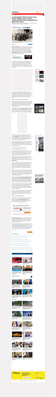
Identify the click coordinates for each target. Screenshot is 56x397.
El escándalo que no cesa (25, 263)
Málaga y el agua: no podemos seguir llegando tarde (37, 146)
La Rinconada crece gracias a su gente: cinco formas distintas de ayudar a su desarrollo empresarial (37, 76)
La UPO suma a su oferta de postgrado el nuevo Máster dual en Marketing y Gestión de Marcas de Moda (37, 80)
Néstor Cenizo (23, 297)
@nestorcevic (14, 276)
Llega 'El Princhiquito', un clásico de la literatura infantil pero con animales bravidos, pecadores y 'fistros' (36, 111)
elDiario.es (13, 319)
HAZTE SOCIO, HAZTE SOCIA (26, 377)
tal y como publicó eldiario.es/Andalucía (19, 225)
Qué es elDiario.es (14, 380)
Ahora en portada (14, 299)
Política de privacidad (37, 380)
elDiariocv (13, 340)
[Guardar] (30, 27)
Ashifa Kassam (13, 274)
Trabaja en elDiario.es (21, 380)
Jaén (17, 15)
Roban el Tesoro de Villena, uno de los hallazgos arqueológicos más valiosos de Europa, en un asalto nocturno (16, 338)
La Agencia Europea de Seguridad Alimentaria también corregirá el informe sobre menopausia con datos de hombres (16, 348)
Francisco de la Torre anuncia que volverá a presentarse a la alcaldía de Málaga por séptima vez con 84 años (27, 296)
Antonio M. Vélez (24, 274)
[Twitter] (39, 15)
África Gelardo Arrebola (24, 330)
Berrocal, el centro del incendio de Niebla (37, 149)
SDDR (27, 370)
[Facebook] (40, 15)
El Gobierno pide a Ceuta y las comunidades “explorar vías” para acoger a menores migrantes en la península (27, 328)
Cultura (27, 15)
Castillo (26, 370)
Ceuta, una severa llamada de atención (37, 138)
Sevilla (12, 15)
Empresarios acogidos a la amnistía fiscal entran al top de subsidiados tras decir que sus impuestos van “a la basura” (27, 272)
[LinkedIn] (29, 27)
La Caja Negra (36, 104)
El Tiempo (33, 15)
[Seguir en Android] (36, 373)
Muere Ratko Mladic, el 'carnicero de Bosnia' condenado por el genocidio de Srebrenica (17, 359)
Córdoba (15, 15)
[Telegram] (41, 15)
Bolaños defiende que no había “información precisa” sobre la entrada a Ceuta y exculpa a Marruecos (26, 338)
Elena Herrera (23, 340)
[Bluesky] (26, 27)
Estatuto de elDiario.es (26, 380)
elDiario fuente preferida (32, 370)
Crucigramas (19, 370)
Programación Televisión (38, 370)
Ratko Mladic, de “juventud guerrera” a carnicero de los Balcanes (27, 358)
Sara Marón (13, 330)
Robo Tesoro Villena (16, 370)
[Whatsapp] (23, 27)
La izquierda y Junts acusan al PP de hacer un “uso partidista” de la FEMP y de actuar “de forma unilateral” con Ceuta (16, 328)
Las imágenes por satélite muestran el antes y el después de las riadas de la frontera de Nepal (17, 318)
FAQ (39, 380)
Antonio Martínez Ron (14, 350)
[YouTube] (43, 15)
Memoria (29, 370)
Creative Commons (30, 380)
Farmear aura (25, 370)
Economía (30, 15)
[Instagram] (42, 15)
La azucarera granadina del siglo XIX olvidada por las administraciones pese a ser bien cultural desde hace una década (37, 107)
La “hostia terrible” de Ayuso (16, 263)
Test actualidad (42, 370)
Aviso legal (33, 380)
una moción (15, 64)
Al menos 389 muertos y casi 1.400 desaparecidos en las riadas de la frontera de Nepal (16, 308)
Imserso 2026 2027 (22, 370)
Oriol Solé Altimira (24, 350)
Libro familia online (35, 370)
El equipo (17, 380)
